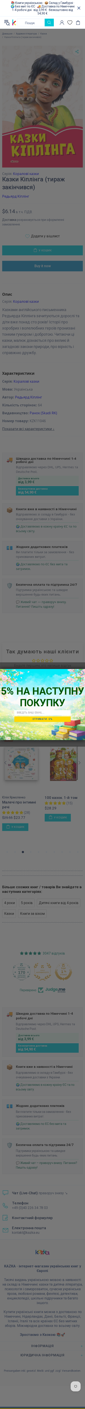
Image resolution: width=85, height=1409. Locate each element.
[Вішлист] (70, 22)
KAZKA (14, 22)
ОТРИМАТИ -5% (42, 719)
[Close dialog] (81, 673)
